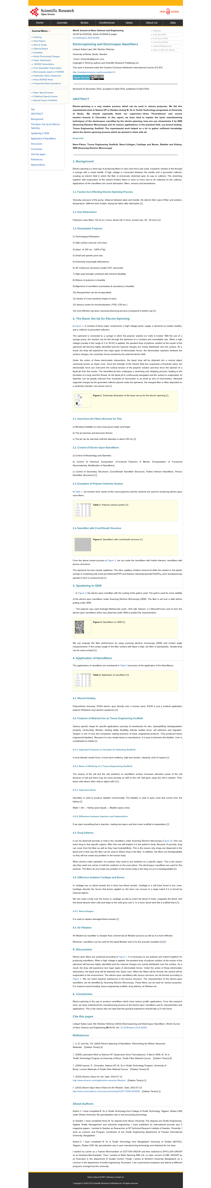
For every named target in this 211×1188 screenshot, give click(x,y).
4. (74, 1076)
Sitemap (109, 1177)
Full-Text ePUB (159, 42)
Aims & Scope (39, 45)
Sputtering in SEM (40, 133)
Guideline (37, 52)
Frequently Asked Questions (46, 83)
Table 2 (123, 665)
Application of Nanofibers (43, 138)
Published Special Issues (45, 96)
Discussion (36, 143)
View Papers (39, 41)
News (129, 22)
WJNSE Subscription (43, 64)
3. (74, 1065)
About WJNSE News (42, 79)
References (37, 159)
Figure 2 (112, 560)
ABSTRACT (37, 113)
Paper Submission (41, 60)
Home (39, 22)
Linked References (161, 46)
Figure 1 (79, 326)
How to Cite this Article (163, 50)
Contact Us (119, 1177)
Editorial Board (40, 48)
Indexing (37, 37)
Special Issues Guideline (44, 100)
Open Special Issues (42, 92)
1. (74, 1043)
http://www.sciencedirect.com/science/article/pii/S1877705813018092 (106, 1091)
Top (32, 109)
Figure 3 (82, 593)
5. (74, 1087)
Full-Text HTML (159, 38)
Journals (62, 22)
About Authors (38, 164)
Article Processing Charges (46, 56)
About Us (151, 22)
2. (74, 1054)
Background (37, 119)
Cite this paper (38, 154)
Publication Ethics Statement (46, 75)
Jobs (173, 22)
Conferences (107, 22)
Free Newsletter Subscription (47, 68)
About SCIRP (99, 1177)
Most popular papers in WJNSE (48, 72)
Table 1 (78, 491)
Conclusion (36, 149)
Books (84, 22)
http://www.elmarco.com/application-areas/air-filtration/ (99, 1080)
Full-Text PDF (158, 34)
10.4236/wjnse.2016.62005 (86, 38)
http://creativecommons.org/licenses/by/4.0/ (94, 72)
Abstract (156, 31)
